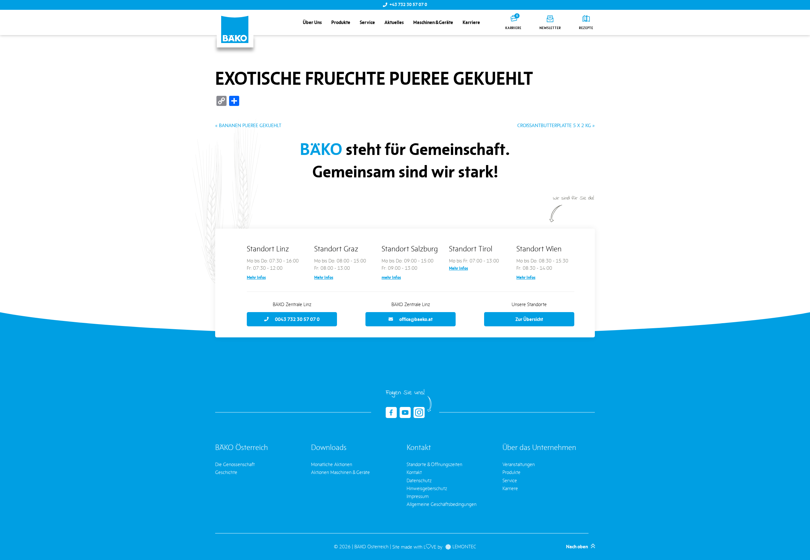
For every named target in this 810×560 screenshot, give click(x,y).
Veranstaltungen (518, 464)
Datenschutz (419, 480)
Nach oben (577, 547)
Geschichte (226, 472)
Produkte (340, 22)
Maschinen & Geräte (433, 22)
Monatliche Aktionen (331, 464)
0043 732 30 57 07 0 (297, 319)
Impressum (418, 496)
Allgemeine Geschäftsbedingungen (442, 504)
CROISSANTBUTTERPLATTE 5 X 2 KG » (556, 125)
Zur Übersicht (529, 319)
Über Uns (312, 22)
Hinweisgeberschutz (427, 488)
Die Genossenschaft (235, 464)
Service (367, 22)
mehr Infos (391, 277)
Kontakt (414, 472)
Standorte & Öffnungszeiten (434, 464)
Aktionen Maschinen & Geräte (340, 472)
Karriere (471, 22)
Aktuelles (394, 22)
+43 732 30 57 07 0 (408, 4)
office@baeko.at (416, 319)
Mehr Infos (256, 277)
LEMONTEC (464, 547)
